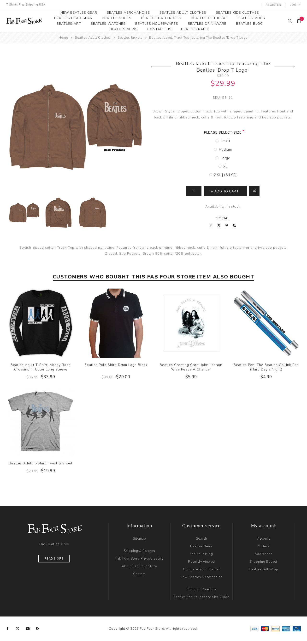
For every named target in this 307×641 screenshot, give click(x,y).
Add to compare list (254, 191)
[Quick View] (31, 323)
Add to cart (50, 323)
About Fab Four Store (139, 566)
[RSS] (38, 629)
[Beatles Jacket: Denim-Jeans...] (161, 66)
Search (201, 538)
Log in (295, 5)
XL (225, 166)
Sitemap (139, 538)
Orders (263, 546)
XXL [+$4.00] (225, 175)
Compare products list (201, 569)
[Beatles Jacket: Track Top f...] (285, 66)
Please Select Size (223, 132)
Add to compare (40, 323)
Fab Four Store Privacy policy (139, 558)
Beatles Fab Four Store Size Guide (201, 597)
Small (225, 141)
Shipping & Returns (139, 551)
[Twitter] (18, 629)
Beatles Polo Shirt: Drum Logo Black (116, 365)
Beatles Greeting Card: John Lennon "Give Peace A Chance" (191, 367)
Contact (139, 574)
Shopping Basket (263, 562)
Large (225, 158)
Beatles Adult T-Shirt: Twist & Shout (40, 463)
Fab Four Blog (201, 554)
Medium (225, 149)
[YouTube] (28, 629)
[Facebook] (8, 629)
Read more (54, 559)
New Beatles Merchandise (201, 577)
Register (273, 5)
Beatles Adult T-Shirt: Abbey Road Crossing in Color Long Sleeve (41, 367)
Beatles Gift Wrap (263, 569)
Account (263, 538)
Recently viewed (201, 562)
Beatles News (201, 546)
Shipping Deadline (201, 589)
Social (223, 218)
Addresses (263, 554)
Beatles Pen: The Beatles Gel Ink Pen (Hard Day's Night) (266, 367)
